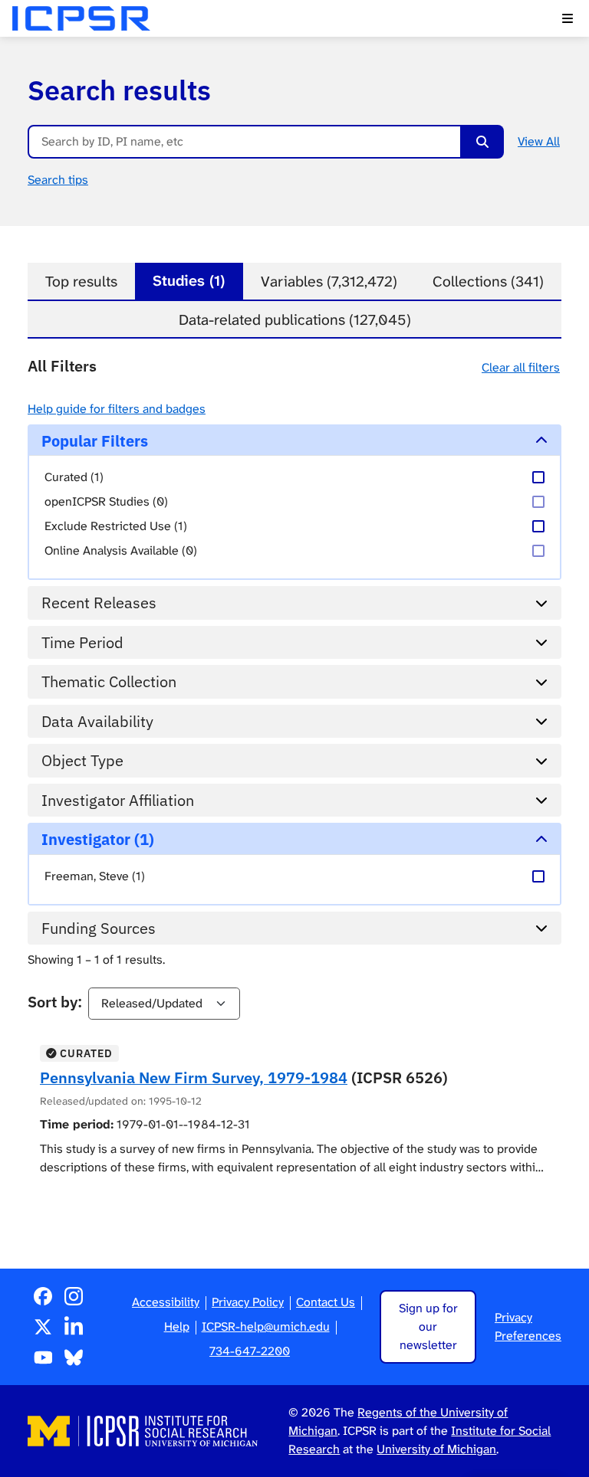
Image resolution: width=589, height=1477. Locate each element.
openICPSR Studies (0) (106, 501)
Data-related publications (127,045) (295, 319)
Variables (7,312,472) (329, 281)
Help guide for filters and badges (117, 409)
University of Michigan (436, 1449)
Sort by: (55, 1001)
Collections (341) (488, 281)
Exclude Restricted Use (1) (115, 526)
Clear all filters (521, 367)
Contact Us (325, 1302)
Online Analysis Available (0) (120, 550)
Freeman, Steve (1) (94, 876)
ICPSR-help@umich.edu (266, 1326)
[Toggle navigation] (567, 18)
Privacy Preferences (528, 1326)
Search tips (58, 180)
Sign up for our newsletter (428, 1326)
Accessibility (165, 1302)
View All (539, 141)
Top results (81, 281)
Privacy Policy (248, 1302)
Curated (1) (74, 477)
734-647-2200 (249, 1351)
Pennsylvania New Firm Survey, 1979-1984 (193, 1077)
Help (176, 1326)
